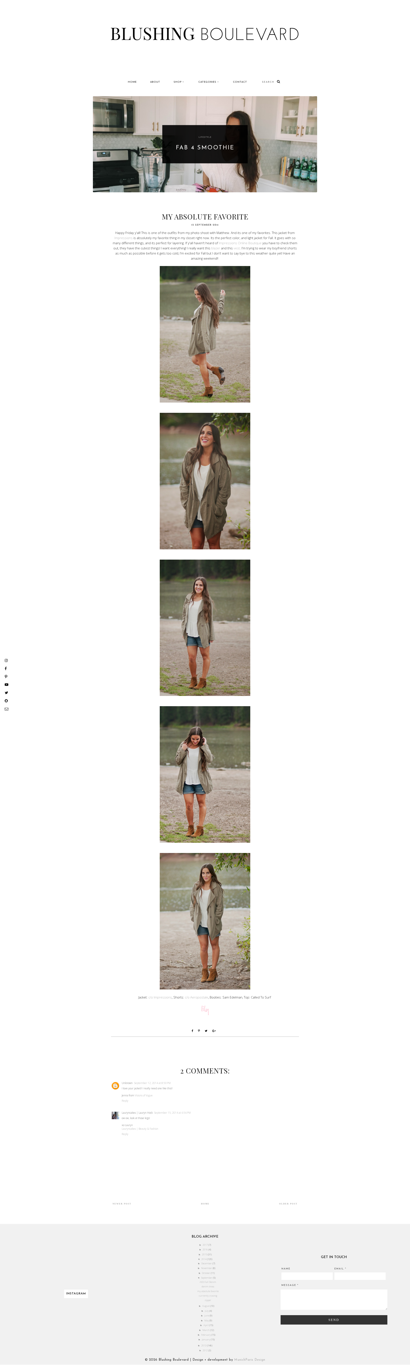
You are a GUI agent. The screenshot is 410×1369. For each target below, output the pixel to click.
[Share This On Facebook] (193, 1030)
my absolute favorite (208, 1291)
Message (290, 1285)
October (206, 1273)
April (206, 1325)
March (206, 1330)
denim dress (208, 1286)
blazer (215, 248)
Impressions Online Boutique (240, 243)
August (206, 1305)
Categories (207, 82)
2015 (205, 1254)
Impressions (123, 238)
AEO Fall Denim (208, 1282)
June (207, 1315)
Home (132, 82)
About (155, 82)
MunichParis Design (249, 1360)
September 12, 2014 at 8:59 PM (152, 1083)
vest (237, 248)
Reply (125, 1101)
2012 (205, 1350)
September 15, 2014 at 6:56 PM (172, 1113)
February (206, 1334)
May (206, 1320)
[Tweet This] (207, 1030)
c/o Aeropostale (196, 997)
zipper (208, 1300)
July (207, 1310)
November (207, 1268)
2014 (204, 1259)
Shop (178, 82)
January (206, 1339)
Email (340, 1269)
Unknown (127, 1083)
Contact (240, 82)
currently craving (208, 1295)
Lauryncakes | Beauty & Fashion (140, 1129)
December (206, 1263)
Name (285, 1269)
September (207, 1277)
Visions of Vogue (144, 1095)
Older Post (288, 1204)
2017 (205, 1244)
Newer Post (122, 1204)
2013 (204, 1345)
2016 (205, 1249)
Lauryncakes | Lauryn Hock (137, 1113)
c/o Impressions (160, 997)
